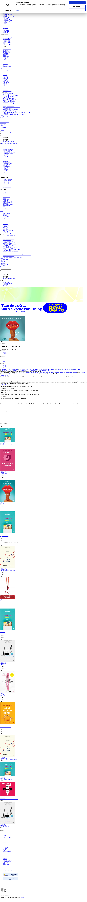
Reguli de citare (6, 862)
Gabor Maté (5, 75)
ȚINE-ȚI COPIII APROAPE (8, 96)
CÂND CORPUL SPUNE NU (9, 93)
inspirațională (16, 373)
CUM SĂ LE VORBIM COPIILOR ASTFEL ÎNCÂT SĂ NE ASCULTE (17, 112)
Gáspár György (6, 77)
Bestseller (4, 29)
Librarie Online (6, 282)
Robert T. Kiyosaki (6, 70)
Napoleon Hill (5, 90)
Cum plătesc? (5, 848)
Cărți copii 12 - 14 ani (7, 44)
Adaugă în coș (3, 471)
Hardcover (5, 353)
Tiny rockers (5, 64)
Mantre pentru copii (6, 54)
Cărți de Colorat (6, 31)
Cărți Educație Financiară (7, 150)
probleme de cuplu (29, 373)
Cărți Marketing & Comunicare (8, 152)
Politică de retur (6, 871)
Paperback (3, 350)
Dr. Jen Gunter (3, 694)
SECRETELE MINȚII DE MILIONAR (10, 109)
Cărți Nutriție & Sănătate (7, 20)
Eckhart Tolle (5, 84)
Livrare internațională (7, 851)
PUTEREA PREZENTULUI (8, 98)
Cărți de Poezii (5, 28)
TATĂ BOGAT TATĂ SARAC (9, 94)
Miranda (4, 55)
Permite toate (77, 2)
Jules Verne (5, 71)
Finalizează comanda (11, 141)
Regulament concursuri (7, 860)
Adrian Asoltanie (6, 88)
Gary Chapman (6, 74)
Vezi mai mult (3, 384)
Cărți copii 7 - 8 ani (6, 41)
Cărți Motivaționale (6, 21)
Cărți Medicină (5, 22)
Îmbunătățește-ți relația (68, 372)
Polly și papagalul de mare (8, 58)
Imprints (4, 842)
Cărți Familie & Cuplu (7, 154)
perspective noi (23, 373)
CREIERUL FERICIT (7, 97)
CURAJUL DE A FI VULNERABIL (10, 104)
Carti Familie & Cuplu (7, 284)
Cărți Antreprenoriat (6, 151)
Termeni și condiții (6, 869)
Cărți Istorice (5, 24)
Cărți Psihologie (6, 17)
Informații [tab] (5, 401)
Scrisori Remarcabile (7, 66)
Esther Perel (5, 79)
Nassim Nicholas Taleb (7, 91)
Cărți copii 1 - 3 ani (6, 39)
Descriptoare (5, 840)
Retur (4, 850)
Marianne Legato (3, 569)
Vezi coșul (5, 141)
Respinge (77, 9)
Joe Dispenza (5, 78)
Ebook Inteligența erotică (7, 285)
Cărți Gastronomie (6, 23)
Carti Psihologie (42, 372)
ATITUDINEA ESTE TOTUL (9, 102)
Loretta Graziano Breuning (8, 87)
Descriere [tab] (4, 400)
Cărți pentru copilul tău (7, 38)
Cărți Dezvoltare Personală (8, 153)
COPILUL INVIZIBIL (7, 108)
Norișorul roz (5, 57)
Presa (4, 863)
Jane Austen (5, 72)
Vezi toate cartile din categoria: (45, 373)
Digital (4, 354)
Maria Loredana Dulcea (9, 412)
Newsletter (5, 859)
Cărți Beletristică (6, 30)
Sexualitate (75, 372)
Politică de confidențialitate (8, 870)
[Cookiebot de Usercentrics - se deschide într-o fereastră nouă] (7, 10)
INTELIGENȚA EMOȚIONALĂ (9, 99)
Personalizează (76, 6)
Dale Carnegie (5, 81)
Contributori (5, 839)
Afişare (17, 10)
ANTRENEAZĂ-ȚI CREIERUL (9, 101)
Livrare (4, 849)
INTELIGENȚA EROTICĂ (8, 110)
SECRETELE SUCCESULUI (8, 100)
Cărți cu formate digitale (7, 283)
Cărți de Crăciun (6, 32)
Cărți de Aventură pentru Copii (8, 16)
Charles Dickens (6, 82)
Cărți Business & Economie (8, 149)
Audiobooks (27, 372)
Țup (3, 65)
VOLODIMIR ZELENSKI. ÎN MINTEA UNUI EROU (13, 114)
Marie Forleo (2, 600)
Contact (2, 130)
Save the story (5, 60)
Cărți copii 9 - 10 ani (7, 42)
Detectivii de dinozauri (7, 49)
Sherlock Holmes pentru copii (8, 61)
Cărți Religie (5, 18)
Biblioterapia (82, 372)
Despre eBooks (6, 852)
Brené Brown (5, 80)
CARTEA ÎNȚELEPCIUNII (8, 113)
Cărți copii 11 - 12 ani (7, 43)
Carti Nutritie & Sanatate (50, 372)
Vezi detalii (2, 442)
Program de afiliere (6, 864)
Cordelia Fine (3, 663)
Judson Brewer (5, 86)
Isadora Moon (5, 53)
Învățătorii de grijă (6, 52)
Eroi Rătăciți (5, 50)
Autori (1, 68)
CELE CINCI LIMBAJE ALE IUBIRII (10, 95)
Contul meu (3, 127)
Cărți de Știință (5, 25)
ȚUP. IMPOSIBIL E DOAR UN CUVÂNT (11, 111)
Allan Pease (2, 798)
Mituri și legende (6, 56)
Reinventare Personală (59, 372)
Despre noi (5, 858)
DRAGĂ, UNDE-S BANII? (8, 106)
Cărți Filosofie (5, 27)
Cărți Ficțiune (5, 15)
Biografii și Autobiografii (7, 14)
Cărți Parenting (5, 13)
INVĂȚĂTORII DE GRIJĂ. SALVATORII (11, 107)
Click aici (22, 897)
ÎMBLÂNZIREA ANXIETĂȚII (9, 103)
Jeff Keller (5, 85)
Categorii (4, 836)
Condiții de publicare (7, 861)
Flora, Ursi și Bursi (6, 51)
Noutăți (4, 835)
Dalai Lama (5, 83)
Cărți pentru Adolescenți (7, 36)
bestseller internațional (10, 373)
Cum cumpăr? (5, 847)
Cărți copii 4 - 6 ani (6, 40)
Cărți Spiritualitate (6, 19)
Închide (2, 830)
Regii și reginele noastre (7, 59)
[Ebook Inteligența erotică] (12, 340)
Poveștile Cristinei (6, 63)
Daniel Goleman (6, 76)
